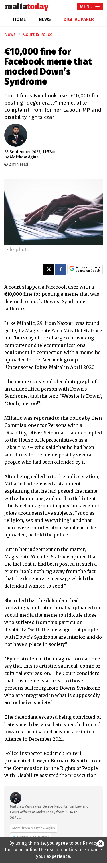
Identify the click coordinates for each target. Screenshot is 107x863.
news (45, 19)
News (10, 34)
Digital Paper (79, 19)
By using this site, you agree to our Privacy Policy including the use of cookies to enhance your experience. (53, 849)
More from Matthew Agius (33, 828)
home (19, 19)
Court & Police (38, 34)
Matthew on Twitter (33, 837)
